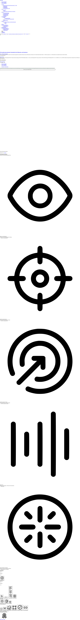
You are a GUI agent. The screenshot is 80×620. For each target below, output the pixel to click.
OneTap (5, 152)
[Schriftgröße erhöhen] (0, 571)
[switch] (4, 320)
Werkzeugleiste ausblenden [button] (3, 154)
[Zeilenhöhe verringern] (0, 584)
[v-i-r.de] (1, 0)
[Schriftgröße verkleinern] (0, 574)
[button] (55, 69)
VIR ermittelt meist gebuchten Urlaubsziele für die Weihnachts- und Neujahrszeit (13, 52)
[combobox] (27, 69)
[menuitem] (41, 6)
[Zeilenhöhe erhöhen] (0, 581)
